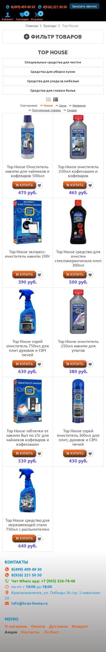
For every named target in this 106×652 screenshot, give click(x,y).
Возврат (80, 626)
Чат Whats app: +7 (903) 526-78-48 (43, 580)
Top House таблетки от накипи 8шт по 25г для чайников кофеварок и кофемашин (27, 437)
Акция (11, 631)
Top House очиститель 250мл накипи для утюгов (78, 345)
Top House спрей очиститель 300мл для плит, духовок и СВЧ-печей (78, 437)
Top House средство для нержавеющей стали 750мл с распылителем (27, 524)
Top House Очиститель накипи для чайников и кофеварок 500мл (27, 171)
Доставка (58, 626)
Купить (26, 185)
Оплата (38, 626)
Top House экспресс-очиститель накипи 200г (27, 253)
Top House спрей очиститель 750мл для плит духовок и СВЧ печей (27, 348)
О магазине (16, 626)
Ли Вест (51, 631)
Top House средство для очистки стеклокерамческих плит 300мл (78, 258)
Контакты (30, 631)
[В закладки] (39, 185)
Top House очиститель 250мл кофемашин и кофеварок (78, 171)
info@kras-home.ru (29, 603)
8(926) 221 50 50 (55, 6)
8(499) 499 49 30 (23, 6)
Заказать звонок (84, 6)
